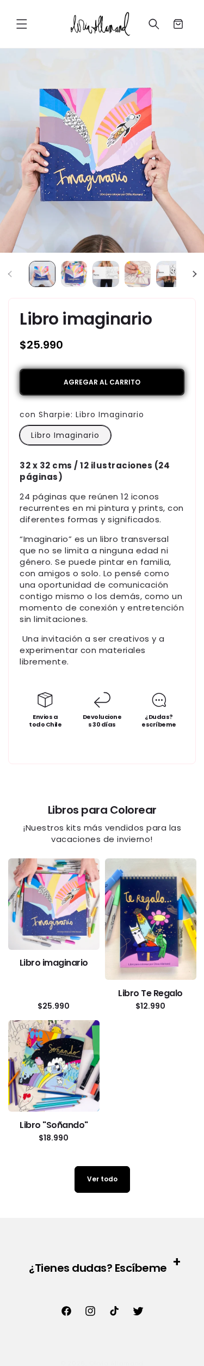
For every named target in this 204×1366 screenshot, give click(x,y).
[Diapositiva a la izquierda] (10, 274)
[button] (22, 24)
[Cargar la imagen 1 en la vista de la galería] (42, 274)
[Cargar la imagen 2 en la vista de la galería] (74, 274)
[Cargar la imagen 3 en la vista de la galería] (105, 274)
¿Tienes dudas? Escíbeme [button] (98, 1268)
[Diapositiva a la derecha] (194, 274)
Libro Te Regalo (150, 993)
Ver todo (102, 1179)
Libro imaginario (54, 963)
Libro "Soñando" (54, 1125)
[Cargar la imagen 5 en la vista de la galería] (169, 274)
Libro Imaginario (65, 435)
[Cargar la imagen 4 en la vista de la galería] (138, 274)
